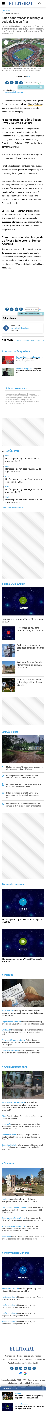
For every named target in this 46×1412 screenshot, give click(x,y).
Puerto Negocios (14, 1363)
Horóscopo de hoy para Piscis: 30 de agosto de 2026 (22, 458)
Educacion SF (33, 1363)
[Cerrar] (41, 87)
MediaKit (39, 1386)
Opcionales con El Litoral (25, 1386)
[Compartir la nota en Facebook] (7, 83)
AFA (32, 340)
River (30, 104)
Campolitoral (10, 1356)
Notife (24, 1363)
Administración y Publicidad (19, 1383)
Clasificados (36, 1356)
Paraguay (19, 111)
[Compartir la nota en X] (11, 83)
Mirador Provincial (27, 1359)
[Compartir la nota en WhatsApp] (16, 83)
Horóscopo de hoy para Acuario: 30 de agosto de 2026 (23, 469)
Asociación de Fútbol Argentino (17, 100)
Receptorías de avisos (36, 1380)
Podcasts (14, 1359)
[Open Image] (6, 42)
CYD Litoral (5, 1359)
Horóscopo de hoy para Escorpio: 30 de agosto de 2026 (23, 500)
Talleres (38, 104)
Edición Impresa (22, 340)
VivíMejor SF (40, 1359)
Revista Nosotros (23, 1356)
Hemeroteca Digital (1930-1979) (13, 1380)
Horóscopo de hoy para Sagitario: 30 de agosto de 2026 (23, 489)
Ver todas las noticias (12, 507)
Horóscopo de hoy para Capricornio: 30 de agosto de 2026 (23, 479)
